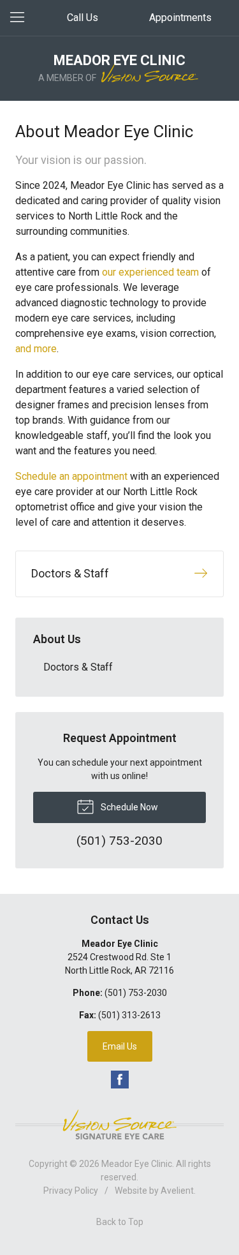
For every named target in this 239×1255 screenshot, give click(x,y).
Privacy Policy (70, 1190)
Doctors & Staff (78, 667)
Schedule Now (128, 807)
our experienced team (150, 272)
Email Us (120, 1046)
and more (36, 349)
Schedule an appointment (71, 476)
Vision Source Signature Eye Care (119, 1125)
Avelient (177, 1190)
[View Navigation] (22, 18)
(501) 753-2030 (136, 993)
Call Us (82, 17)
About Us (57, 639)
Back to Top (119, 1222)
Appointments (180, 17)
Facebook (120, 1079)
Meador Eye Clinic (136, 1164)
